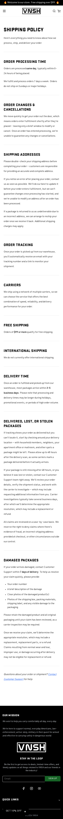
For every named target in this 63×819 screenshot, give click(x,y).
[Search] (54, 11)
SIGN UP (52, 779)
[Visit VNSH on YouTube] (39, 788)
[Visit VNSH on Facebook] (23, 788)
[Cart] (59, 11)
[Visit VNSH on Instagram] (31, 788)
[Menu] (4, 11)
